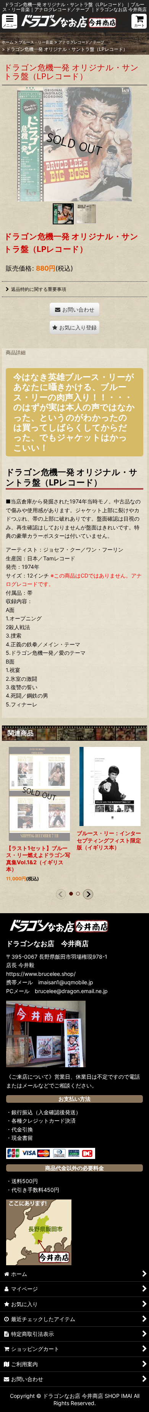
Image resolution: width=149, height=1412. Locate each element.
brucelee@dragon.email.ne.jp (71, 991)
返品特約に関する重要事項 (38, 289)
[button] (9, 21)
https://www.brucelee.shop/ (41, 974)
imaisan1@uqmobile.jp (65, 982)
